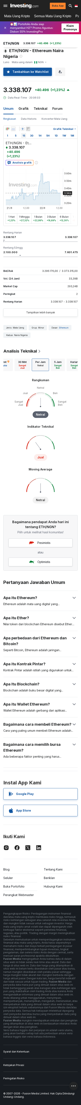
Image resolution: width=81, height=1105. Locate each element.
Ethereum (64, 327)
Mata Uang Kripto (17, 16)
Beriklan (49, 878)
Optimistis (43, 562)
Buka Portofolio (14, 886)
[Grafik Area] (13, 129)
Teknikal (40, 108)
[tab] (22, 365)
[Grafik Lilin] (7, 129)
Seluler (8, 878)
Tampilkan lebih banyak (40, 312)
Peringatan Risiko (14, 1078)
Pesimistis (43, 543)
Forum (57, 108)
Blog (6, 869)
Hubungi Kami (53, 886)
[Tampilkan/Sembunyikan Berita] (28, 129)
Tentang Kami (53, 869)
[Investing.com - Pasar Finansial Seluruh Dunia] (24, 5)
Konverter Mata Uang (54, 118)
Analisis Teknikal (20, 351)
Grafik (23, 108)
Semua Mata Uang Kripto (52, 16)
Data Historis (29, 118)
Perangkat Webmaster (18, 895)
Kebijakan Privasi (13, 1065)
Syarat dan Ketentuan (16, 1051)
